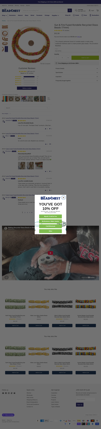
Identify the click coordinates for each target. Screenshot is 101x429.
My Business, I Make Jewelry (50, 221)
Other (50, 231)
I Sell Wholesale (50, 226)
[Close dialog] (63, 197)
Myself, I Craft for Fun (50, 216)
